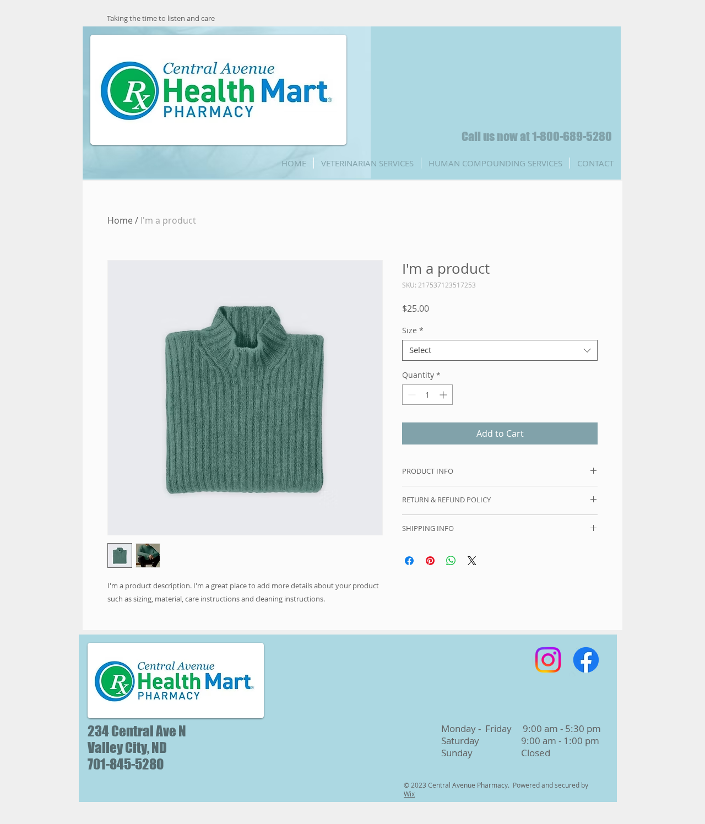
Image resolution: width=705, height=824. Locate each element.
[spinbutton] (427, 394)
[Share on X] (472, 560)
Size (413, 330)
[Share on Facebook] (409, 560)
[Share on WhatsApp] (451, 560)
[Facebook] (586, 660)
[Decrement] (410, 394)
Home (120, 220)
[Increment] (444, 394)
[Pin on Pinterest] (430, 560)
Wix (409, 793)
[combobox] (500, 350)
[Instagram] (548, 660)
